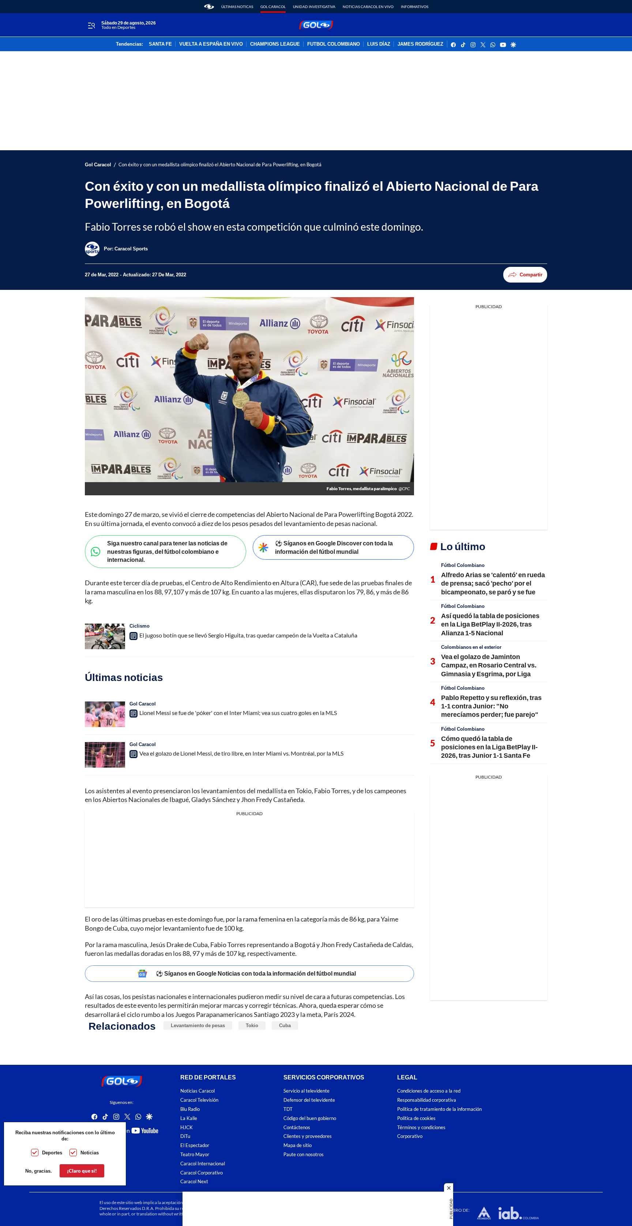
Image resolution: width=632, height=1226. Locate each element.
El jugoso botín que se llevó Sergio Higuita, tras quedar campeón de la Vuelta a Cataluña (248, 635)
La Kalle (188, 1118)
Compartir (531, 274)
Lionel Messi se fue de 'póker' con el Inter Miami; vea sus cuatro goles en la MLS (238, 712)
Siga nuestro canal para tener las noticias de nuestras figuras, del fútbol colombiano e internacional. (167, 551)
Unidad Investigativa (314, 6)
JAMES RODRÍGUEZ (420, 44)
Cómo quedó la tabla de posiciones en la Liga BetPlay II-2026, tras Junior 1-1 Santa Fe (489, 747)
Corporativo (409, 1136)
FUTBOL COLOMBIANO (333, 44)
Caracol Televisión (199, 1100)
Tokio (252, 1025)
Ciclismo (139, 626)
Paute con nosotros (303, 1154)
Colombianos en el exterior (471, 647)
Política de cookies (416, 1118)
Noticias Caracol (197, 1091)
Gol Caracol (273, 6)
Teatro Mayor (194, 1154)
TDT (288, 1109)
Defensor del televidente (309, 1100)
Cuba (285, 1025)
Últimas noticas (237, 6)
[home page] (209, 7)
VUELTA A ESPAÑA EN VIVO (211, 44)
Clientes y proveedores (307, 1136)
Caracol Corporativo (201, 1172)
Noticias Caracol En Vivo (368, 6)
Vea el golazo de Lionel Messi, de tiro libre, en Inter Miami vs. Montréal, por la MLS (241, 753)
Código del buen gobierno (309, 1118)
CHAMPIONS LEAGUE (275, 44)
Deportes (52, 1152)
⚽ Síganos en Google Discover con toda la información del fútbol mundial (334, 547)
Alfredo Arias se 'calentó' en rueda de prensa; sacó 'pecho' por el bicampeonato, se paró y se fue (493, 583)
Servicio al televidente (306, 1091)
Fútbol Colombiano (463, 565)
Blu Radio (190, 1109)
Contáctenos (296, 1127)
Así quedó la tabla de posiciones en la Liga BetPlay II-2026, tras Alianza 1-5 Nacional (490, 624)
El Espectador (194, 1145)
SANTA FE (160, 44)
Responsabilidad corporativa (426, 1100)
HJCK (186, 1127)
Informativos (414, 6)
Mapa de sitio (297, 1145)
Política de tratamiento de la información (439, 1109)
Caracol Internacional (202, 1163)
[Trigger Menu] (91, 25)
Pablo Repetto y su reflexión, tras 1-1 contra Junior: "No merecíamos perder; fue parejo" (491, 706)
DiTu (185, 1136)
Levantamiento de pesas (198, 1025)
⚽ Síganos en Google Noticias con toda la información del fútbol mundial (256, 973)
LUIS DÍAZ (378, 44)
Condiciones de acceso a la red (428, 1091)
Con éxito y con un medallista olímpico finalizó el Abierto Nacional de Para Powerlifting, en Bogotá (219, 164)
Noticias (89, 1152)
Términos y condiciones (421, 1127)
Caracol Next (194, 1181)
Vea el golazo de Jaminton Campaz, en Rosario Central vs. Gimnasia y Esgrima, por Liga (489, 665)
